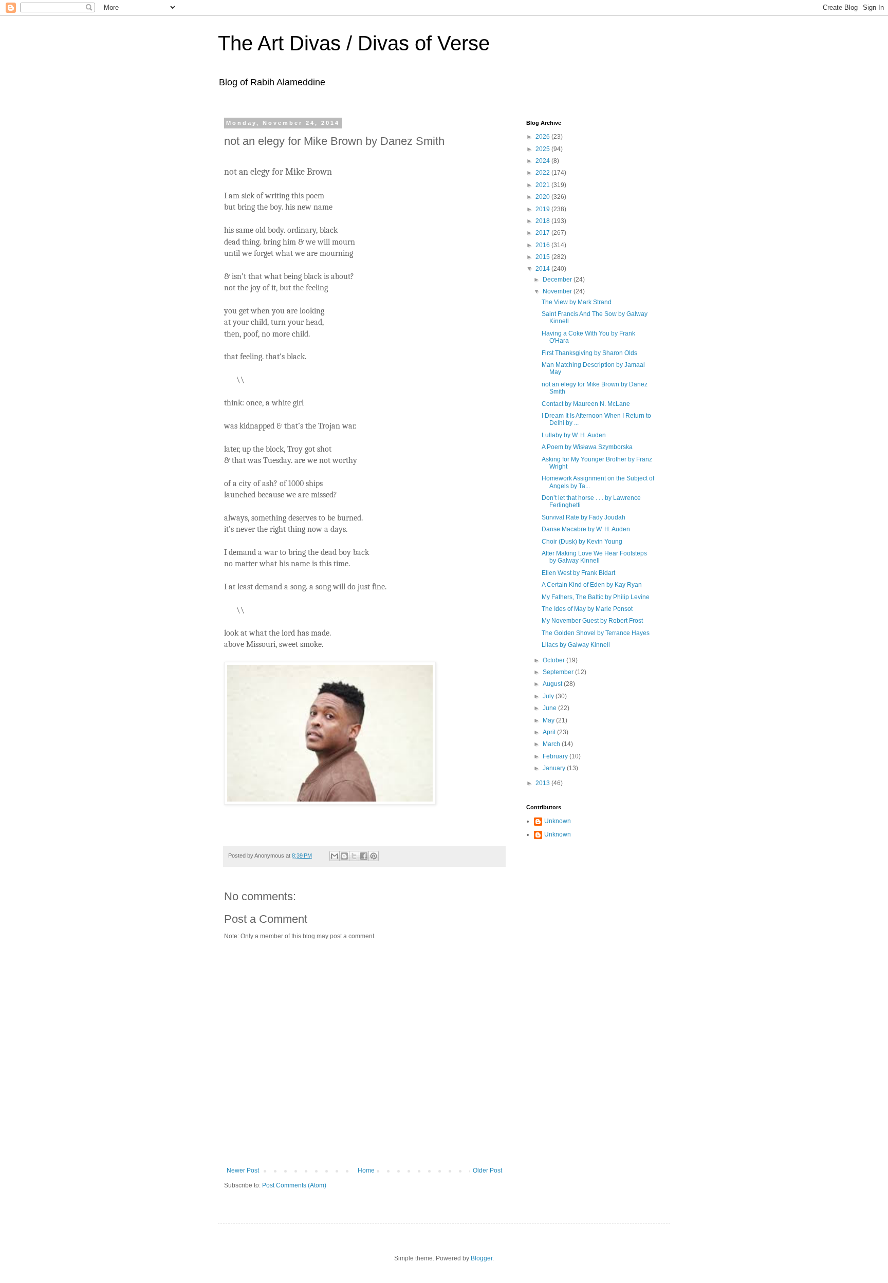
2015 (543, 257)
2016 (543, 245)
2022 (543, 172)
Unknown (557, 821)
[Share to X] (354, 856)
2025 (543, 149)
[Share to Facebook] (364, 856)
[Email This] (334, 856)
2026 (543, 136)
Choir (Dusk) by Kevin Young (582, 541)
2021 (543, 185)
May (549, 720)
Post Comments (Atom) (294, 1185)
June (550, 708)
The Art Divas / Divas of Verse (354, 43)
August (553, 683)
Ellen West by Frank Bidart (578, 573)
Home (366, 1170)
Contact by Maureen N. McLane (586, 403)
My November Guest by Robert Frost (592, 620)
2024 (543, 160)
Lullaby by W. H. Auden (574, 435)
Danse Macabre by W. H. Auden (586, 529)
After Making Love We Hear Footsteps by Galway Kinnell (594, 557)
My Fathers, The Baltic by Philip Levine (596, 597)
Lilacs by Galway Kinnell (576, 644)
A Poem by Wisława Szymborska (587, 447)
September (559, 672)
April (550, 732)
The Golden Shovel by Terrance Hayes (596, 633)
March (552, 744)
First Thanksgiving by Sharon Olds (589, 353)
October (554, 660)
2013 (543, 783)
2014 (543, 268)
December (558, 279)
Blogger (481, 1258)
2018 (543, 221)
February (556, 756)
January (555, 768)
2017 (543, 232)
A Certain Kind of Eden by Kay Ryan (592, 584)
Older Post (487, 1170)
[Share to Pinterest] (373, 856)
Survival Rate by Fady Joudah (583, 517)
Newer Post (243, 1170)
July (549, 696)
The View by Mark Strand (577, 302)
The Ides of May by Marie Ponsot (587, 608)
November (558, 291)
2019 (543, 209)
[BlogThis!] (344, 856)
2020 (543, 196)
